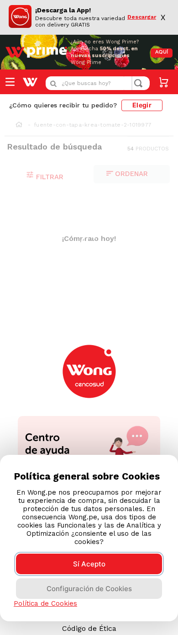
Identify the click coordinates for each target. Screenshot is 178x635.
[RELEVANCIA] (132, 174)
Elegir (142, 105)
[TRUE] (114, 387)
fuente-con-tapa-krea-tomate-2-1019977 (93, 125)
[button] (15, 393)
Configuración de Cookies (89, 588)
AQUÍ (161, 52)
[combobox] (98, 83)
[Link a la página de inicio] (19, 125)
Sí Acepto (89, 564)
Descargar (141, 17)
